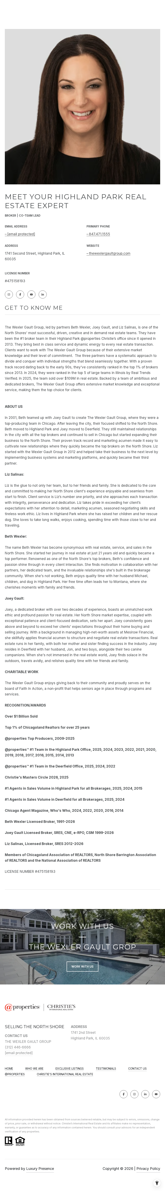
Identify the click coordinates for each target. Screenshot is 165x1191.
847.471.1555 (99, 234)
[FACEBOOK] (20, 294)
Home (9, 1068)
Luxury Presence (40, 1168)
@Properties (15, 1074)
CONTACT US (137, 1068)
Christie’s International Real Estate (65, 1074)
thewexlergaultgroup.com (109, 253)
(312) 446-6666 (18, 1047)
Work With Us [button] (82, 966)
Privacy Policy (148, 1168)
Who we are (34, 1068)
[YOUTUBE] (31, 294)
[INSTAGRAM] (9, 294)
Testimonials (106, 1068)
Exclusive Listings (70, 1068)
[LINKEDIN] (43, 294)
